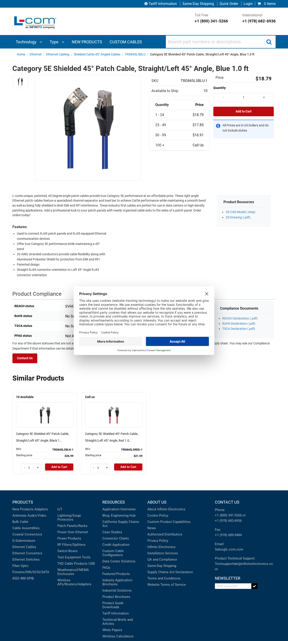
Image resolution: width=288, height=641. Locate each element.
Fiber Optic (20, 566)
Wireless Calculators (118, 636)
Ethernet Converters (27, 553)
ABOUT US (156, 502)
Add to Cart (244, 111)
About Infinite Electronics (166, 509)
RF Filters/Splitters (71, 545)
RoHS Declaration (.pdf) (238, 324)
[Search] (269, 41)
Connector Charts (115, 538)
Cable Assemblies (26, 528)
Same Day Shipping (198, 4)
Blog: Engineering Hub (118, 515)
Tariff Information (163, 4)
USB (91, 564)
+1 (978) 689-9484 (228, 535)
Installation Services (162, 553)
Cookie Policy (157, 515)
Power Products (69, 538)
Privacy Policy (157, 541)
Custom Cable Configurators (113, 553)
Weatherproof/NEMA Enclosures (73, 572)
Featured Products (116, 574)
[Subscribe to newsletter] (254, 586)
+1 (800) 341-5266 (228, 515)
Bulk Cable (20, 522)
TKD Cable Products (72, 564)
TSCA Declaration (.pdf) (238, 329)
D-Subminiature (23, 541)
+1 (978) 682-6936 (228, 521)
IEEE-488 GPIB (23, 578)
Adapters (41, 509)
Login (248, 4)
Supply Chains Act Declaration (170, 572)
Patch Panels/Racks (72, 526)
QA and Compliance (162, 559)
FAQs (106, 568)
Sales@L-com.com (229, 549)
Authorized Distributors (164, 534)
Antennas (19, 515)
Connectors (33, 534)
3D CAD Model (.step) (240, 212)
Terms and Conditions (163, 578)
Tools (86, 557)
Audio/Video (36, 515)
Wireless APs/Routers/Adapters (74, 582)
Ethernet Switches (26, 559)
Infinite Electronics (161, 547)
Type (54, 42)
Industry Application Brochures (117, 582)
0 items (269, 4)
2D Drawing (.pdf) (238, 217)
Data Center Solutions (118, 561)
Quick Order (229, 4)
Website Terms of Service (166, 585)
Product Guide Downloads (113, 605)
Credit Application (115, 545)
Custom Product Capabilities (169, 522)
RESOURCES (113, 502)
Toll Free (211, 18)
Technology (26, 42)
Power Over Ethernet (72, 532)
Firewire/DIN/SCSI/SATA (30, 572)
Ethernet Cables (24, 547)
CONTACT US (227, 502)
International (259, 18)
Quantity (219, 88)
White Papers (112, 630)
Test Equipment (69, 557)
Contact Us (25, 358)
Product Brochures (116, 597)
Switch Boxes (67, 551)
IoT (59, 509)
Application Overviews (119, 509)
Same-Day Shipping (161, 566)
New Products (23, 509)
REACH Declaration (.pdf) (240, 318)
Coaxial (18, 534)
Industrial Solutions (117, 590)
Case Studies (112, 532)
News (151, 528)
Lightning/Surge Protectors (69, 517)
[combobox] (221, 41)
